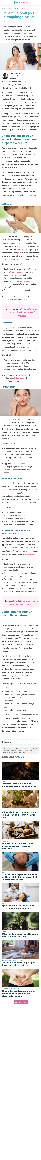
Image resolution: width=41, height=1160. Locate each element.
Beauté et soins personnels (12, 960)
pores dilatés (11, 185)
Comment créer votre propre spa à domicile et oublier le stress (18, 963)
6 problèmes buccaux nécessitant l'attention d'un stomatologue (18, 906)
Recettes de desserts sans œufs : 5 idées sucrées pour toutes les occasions (19, 846)
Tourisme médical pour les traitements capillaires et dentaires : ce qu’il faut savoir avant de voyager (20, 877)
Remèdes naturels (7, 8)
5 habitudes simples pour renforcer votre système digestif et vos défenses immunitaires (19, 994)
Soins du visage (20, 8)
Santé (4, 872)
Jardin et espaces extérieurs (12, 810)
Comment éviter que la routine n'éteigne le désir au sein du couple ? (20, 785)
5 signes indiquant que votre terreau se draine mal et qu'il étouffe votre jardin (19, 815)
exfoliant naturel (18, 378)
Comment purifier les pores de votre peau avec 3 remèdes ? (22, 312)
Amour (4, 781)
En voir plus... (20, 1002)
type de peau (15, 272)
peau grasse (30, 554)
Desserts (5, 841)
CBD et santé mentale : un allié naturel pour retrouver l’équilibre (20, 935)
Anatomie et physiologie (11, 989)
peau (19, 253)
